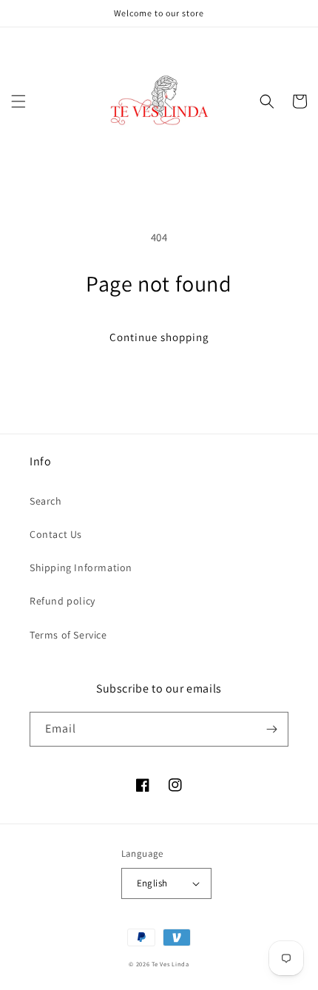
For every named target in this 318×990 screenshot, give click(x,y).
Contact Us (56, 534)
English (152, 883)
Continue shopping (159, 337)
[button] (18, 101)
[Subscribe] (271, 729)
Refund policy (62, 600)
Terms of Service (68, 635)
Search (46, 501)
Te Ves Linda (170, 964)
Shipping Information (81, 567)
